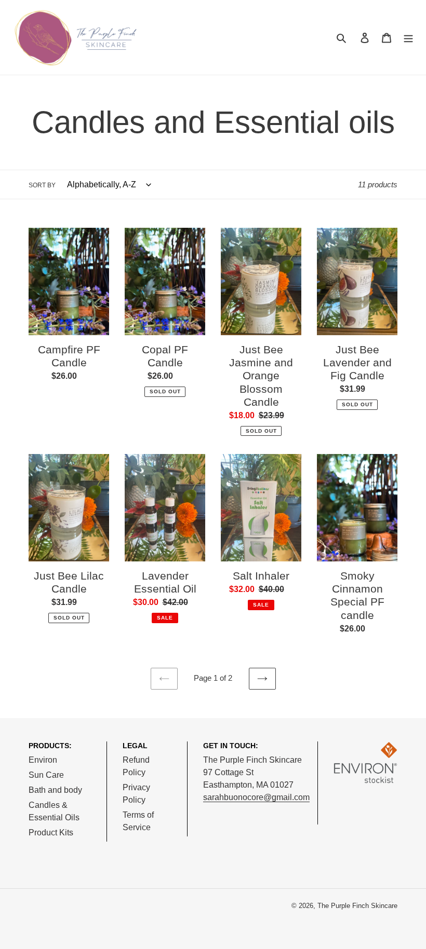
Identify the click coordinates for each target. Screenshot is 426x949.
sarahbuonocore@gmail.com (256, 797)
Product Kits (51, 832)
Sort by (42, 185)
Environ (43, 759)
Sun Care (46, 775)
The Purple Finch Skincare (357, 906)
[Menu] (408, 37)
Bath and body (55, 790)
